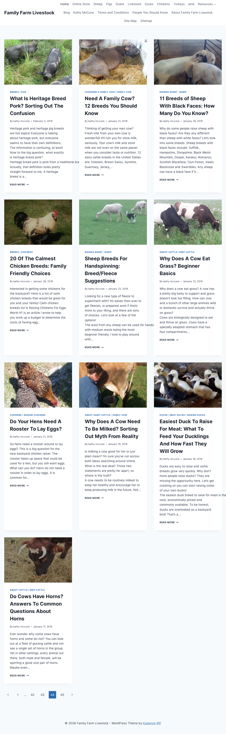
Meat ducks (177, 415)
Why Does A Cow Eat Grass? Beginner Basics (185, 266)
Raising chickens (35, 415)
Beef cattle (187, 252)
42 (32, 695)
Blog (67, 12)
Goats (120, 4)
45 (62, 695)
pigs (23, 92)
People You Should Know (150, 12)
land (191, 4)
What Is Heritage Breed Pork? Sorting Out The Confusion (38, 105)
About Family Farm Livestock (192, 12)
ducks (164, 415)
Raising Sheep (168, 92)
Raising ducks (196, 415)
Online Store (81, 4)
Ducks (149, 4)
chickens (27, 252)
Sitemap (146, 21)
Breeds (14, 92)
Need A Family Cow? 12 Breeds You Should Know (111, 105)
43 (42, 695)
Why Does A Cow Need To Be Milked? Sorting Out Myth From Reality (112, 428)
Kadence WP (152, 723)
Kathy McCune (83, 12)
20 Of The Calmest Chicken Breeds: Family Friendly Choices (38, 266)
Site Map (130, 21)
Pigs (109, 4)
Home (64, 4)
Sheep (97, 4)
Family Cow (124, 92)
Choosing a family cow (100, 92)
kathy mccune (21, 121)
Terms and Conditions (113, 12)
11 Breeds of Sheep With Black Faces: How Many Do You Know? (187, 105)
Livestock (134, 4)
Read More (19, 184)
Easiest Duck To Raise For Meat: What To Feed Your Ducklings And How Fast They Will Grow (186, 436)
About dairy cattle (97, 415)
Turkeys (179, 4)
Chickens (163, 4)
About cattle (168, 252)
